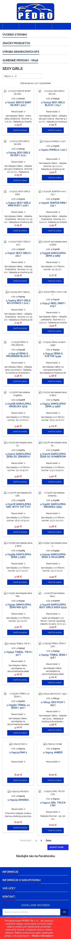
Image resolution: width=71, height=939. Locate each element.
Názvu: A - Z (22, 76)
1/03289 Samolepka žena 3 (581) (18, 556)
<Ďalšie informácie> (42, 935)
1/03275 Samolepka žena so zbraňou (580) (18, 456)
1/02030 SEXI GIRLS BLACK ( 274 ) (53, 104)
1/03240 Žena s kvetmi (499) (53, 355)
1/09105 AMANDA (18, 799)
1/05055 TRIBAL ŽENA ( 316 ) (53, 656)
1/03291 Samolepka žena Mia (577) (18, 606)
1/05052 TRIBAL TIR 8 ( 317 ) (18, 653)
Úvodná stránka (14, 34)
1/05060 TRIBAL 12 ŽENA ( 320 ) (18, 706)
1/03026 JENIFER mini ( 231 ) (53, 204)
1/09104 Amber (53, 752)
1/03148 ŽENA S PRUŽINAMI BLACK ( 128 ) (18, 356)
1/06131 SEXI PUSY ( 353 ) (53, 703)
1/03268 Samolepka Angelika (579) (18, 405)
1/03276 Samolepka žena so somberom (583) (53, 456)
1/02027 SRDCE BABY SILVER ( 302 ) (18, 104)
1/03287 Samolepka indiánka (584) (53, 505)
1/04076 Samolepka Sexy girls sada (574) (53, 606)
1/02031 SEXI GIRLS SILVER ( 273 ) (18, 154)
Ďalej (50, 840)
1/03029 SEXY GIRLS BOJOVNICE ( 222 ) (18, 302)
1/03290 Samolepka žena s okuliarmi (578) (53, 557)
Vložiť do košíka (18, 130)
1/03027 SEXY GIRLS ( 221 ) (18, 254)
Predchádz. (24, 840)
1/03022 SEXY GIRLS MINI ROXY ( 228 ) (18, 204)
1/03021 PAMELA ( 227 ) (53, 149)
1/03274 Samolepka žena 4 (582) (53, 405)
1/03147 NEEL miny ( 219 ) (52, 304)
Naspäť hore (58, 847)
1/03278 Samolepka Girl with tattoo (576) (18, 507)
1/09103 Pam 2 (18, 752)
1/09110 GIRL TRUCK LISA (53, 804)
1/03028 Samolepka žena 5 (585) (53, 254)
